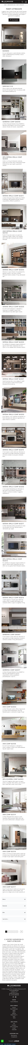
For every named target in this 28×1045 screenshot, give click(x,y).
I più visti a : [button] (5, 919)
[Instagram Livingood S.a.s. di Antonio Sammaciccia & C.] (15, 997)
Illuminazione (14, 1035)
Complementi (14, 1037)
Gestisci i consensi (11, 1044)
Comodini (14, 1025)
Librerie (14, 1007)
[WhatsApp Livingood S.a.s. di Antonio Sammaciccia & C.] (2, 1041)
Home (5, 5)
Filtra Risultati (14, 20)
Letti (14, 1023)
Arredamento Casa (11, 5)
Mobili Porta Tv (14, 1015)
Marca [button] (4, 899)
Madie (14, 1010)
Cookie (5, 1044)
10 (21, 931)
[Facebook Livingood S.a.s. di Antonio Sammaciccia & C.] (13, 997)
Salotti (14, 1012)
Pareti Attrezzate (20, 5)
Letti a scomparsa (14, 1026)
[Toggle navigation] (26, 2)
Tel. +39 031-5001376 (14, 995)
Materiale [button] (5, 906)
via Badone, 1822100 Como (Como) (14, 992)
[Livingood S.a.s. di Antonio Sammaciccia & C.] (14, 986)
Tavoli (14, 1016)
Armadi (14, 1028)
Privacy (1, 1044)
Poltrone (14, 1013)
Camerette (14, 1029)
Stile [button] (4, 912)
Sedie (14, 1018)
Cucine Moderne (14, 1001)
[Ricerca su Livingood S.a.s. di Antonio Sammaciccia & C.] (22, 2)
